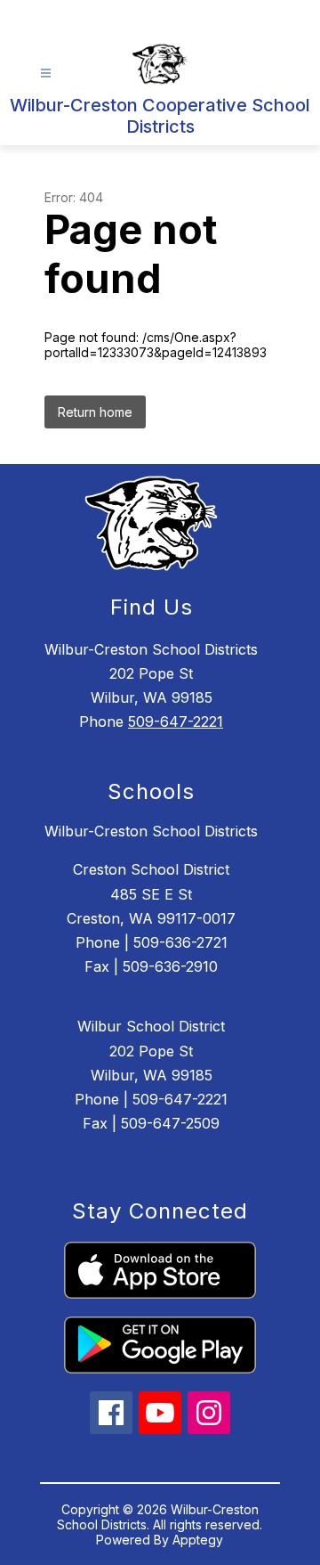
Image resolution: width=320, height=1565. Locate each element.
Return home (95, 412)
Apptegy (197, 1539)
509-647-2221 (175, 721)
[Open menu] (46, 73)
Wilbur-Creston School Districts (151, 831)
